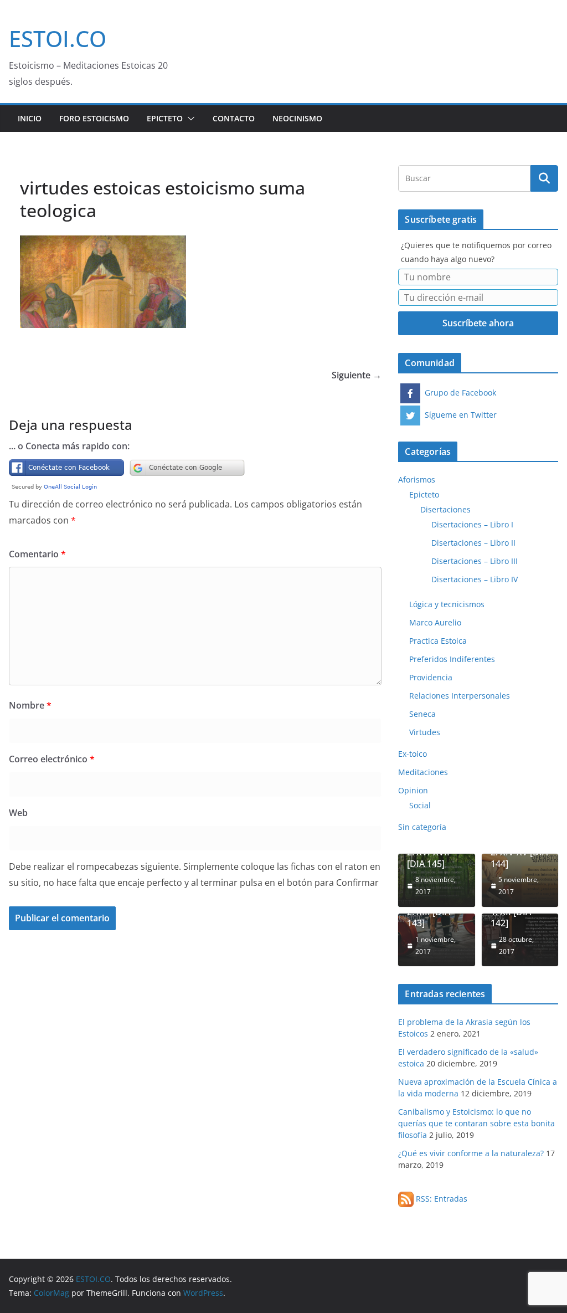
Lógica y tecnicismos (446, 604)
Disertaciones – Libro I (472, 524)
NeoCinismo (297, 118)
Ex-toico (412, 753)
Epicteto (165, 118)
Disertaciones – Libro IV (474, 579)
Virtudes (424, 732)
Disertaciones (445, 509)
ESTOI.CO (57, 38)
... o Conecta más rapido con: (69, 446)
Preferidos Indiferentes (452, 659)
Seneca (422, 714)
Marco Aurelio (435, 622)
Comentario (37, 554)
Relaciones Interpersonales (459, 695)
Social (420, 805)
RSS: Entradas (440, 1198)
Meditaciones (423, 772)
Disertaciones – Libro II (473, 542)
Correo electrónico (52, 759)
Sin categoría (422, 827)
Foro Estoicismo (94, 118)
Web (18, 813)
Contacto (234, 118)
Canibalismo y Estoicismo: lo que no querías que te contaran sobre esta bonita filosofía (476, 1123)
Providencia (430, 677)
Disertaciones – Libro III (474, 561)
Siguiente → (357, 375)
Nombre (30, 705)
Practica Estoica (438, 640)
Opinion (413, 790)
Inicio (30, 118)
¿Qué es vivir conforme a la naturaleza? (471, 1153)
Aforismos (416, 479)
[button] (189, 118)
